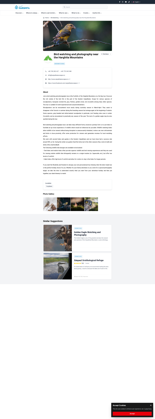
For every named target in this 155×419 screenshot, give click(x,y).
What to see (63, 13)
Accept (132, 414)
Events (86, 13)
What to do (76, 13)
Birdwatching (55, 17)
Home (47, 17)
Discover (19, 13)
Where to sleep (31, 13)
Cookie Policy (148, 409)
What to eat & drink (48, 13)
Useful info (96, 13)
